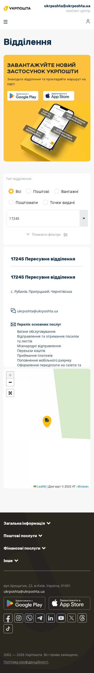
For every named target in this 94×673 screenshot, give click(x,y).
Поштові (41, 191)
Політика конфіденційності (26, 662)
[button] (47, 422)
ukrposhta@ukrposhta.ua (37, 311)
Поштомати (27, 202)
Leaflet (41, 486)
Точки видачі (62, 202)
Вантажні (69, 191)
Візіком (82, 486)
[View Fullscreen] (10, 393)
